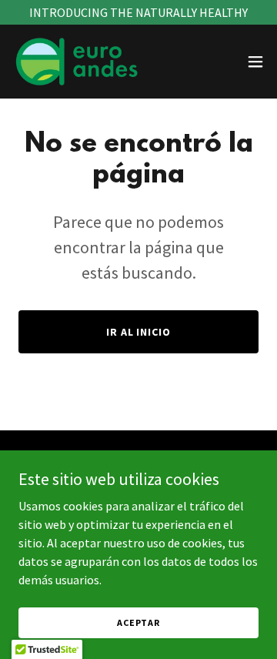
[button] (255, 61)
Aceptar (138, 622)
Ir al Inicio (139, 332)
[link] (78, 61)
